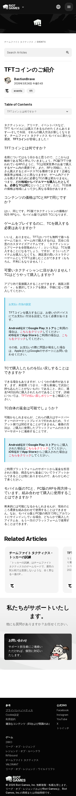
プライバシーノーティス (19, 710)
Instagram (62, 714)
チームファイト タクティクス (18, 42)
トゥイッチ (63, 728)
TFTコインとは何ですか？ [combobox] (22, 111)
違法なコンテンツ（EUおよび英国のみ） (28, 723)
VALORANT (12, 764)
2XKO (9, 742)
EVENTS (41, 42)
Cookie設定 (12, 714)
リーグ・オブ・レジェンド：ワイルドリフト (30, 768)
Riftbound (11, 755)
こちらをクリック (37, 448)
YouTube (62, 719)
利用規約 (11, 719)
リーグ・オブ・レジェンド (20, 746)
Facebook (63, 710)
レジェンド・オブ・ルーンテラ (23, 751)
